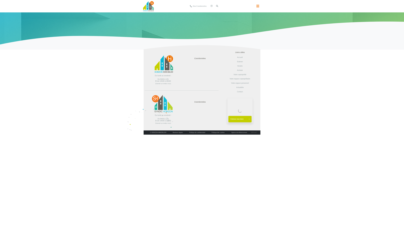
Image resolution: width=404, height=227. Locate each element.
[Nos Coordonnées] (191, 6)
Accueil (190, 24)
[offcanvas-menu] (258, 6)
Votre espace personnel (240, 83)
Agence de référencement (239, 132)
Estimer (240, 62)
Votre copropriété (240, 74)
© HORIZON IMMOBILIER (158, 132)
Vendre (240, 66)
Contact (240, 92)
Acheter (240, 70)
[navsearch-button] (216, 6)
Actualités (240, 87)
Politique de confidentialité (197, 132)
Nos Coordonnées (200, 6)
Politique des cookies (218, 132)
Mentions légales (178, 132)
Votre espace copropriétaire (240, 79)
